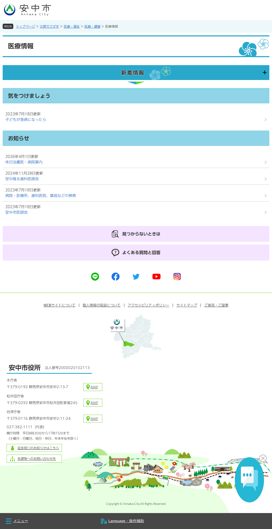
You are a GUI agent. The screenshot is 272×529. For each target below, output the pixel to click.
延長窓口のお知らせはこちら (38, 448)
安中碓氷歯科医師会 (22, 179)
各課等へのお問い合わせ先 (37, 458)
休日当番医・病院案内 (23, 162)
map (94, 387)
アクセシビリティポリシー (148, 305)
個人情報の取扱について (102, 305)
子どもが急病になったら (25, 119)
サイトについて (59, 305)
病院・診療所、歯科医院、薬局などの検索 (40, 196)
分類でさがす (49, 26)
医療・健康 (92, 26)
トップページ (25, 26)
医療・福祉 (72, 26)
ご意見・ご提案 (216, 305)
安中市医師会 (16, 212)
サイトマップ (186, 305)
